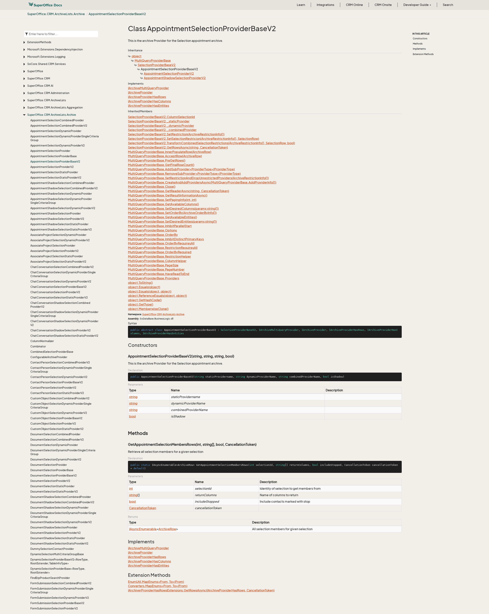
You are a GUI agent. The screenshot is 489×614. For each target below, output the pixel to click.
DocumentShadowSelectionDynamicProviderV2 (61, 522)
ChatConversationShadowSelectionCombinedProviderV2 (60, 304)
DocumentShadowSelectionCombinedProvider (60, 496)
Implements (419, 48)
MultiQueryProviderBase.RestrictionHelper (159, 256)
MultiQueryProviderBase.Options (152, 230)
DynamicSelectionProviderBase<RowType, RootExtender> (57, 570)
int (131, 488)
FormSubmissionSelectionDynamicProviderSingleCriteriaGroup (61, 590)
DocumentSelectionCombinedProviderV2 (57, 439)
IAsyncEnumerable (143, 529)
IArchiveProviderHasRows (147, 97)
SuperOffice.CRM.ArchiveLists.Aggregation (55, 107)
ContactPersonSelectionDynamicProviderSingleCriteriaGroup (61, 369)
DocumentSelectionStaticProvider (52, 486)
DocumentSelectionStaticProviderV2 (54, 491)
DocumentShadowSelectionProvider (53, 527)
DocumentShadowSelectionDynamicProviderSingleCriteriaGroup (63, 514)
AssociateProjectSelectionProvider (52, 245)
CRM (159, 314)
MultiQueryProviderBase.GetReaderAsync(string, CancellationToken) (178, 191)
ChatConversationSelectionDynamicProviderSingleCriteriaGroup (63, 274)
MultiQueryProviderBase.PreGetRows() (156, 160)
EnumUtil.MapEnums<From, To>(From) (156, 582)
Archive (180, 314)
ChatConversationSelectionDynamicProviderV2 (60, 281)
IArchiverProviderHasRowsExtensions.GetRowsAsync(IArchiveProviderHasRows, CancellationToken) (201, 590)
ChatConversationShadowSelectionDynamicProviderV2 (64, 323)
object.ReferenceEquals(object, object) (157, 296)
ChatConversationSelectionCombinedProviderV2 (62, 267)
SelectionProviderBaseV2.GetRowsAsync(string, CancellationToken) (178, 147)
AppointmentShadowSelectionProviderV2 (57, 218)
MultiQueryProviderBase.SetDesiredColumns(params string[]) (173, 208)
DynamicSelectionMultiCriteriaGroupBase (57, 554)
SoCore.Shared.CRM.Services (46, 64)
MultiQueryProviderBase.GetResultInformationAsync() (167, 195)
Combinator (38, 346)
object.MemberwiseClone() (148, 309)
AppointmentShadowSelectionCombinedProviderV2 (64, 188)
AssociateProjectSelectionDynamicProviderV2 (60, 240)
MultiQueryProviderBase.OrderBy (153, 235)
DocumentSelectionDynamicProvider (54, 445)
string (133, 397)
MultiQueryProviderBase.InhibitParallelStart (160, 226)
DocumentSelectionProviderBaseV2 (53, 475)
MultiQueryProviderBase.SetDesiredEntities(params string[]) (172, 221)
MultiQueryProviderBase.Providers (153, 278)
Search (448, 5)
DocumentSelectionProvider (48, 464)
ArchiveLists (169, 314)
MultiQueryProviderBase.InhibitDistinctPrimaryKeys (166, 239)
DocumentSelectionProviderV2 (50, 480)
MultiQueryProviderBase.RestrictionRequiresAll (163, 248)
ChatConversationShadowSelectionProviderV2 (60, 330)
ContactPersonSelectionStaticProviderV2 (57, 393)
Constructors (420, 38)
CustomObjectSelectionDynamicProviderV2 (58, 412)
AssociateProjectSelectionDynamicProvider (58, 234)
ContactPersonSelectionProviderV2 (53, 387)
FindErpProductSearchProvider (50, 577)
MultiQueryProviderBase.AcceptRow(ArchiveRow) (165, 156)
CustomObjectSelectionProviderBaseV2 (56, 418)
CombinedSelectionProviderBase (51, 351)
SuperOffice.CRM (38, 78)
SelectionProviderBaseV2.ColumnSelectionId (161, 117)
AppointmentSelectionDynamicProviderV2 (57, 145)
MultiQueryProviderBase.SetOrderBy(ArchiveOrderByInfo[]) (172, 213)
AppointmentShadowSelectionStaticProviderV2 (61, 229)
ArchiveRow (167, 529)
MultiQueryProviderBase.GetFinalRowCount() (161, 165)
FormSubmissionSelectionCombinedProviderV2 (60, 583)
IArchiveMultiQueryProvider (148, 88)
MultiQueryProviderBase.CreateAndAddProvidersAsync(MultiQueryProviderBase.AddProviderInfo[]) (202, 182)
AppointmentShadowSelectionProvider (55, 213)
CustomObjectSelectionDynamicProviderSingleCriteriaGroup (60, 405)
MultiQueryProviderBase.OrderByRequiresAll (161, 243)
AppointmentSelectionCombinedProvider (57, 120)
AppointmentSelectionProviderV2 (52, 166)
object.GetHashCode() (145, 300)
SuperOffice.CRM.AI (40, 85)
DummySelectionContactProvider (52, 548)
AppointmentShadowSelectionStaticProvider (59, 224)
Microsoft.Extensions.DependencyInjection (55, 49)
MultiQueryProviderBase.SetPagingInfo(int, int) (162, 200)
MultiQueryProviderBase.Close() (151, 186)
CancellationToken (142, 508)
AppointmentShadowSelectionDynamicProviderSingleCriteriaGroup (61, 200)
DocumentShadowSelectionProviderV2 (55, 532)
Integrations (325, 5)
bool (132, 416)
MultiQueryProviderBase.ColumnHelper (157, 261)
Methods (418, 43)
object (136, 56)
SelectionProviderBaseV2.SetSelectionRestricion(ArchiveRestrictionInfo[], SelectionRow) (193, 139)
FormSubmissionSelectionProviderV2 (54, 608)
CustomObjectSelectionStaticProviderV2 (56, 428)
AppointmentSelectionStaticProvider (54, 172)
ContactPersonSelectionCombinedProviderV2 (60, 362)
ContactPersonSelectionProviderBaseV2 (56, 382)
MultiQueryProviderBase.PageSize (153, 265)
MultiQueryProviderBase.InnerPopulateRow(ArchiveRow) (169, 152)
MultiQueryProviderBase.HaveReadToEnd (158, 274)
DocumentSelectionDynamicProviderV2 (55, 459)
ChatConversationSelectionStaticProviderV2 (59, 297)
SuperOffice (35, 71)
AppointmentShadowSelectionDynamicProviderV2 (62, 208)
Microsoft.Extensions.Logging (46, 56)
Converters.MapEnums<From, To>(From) (157, 586)
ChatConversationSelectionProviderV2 (55, 292)
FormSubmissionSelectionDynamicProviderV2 (59, 597)
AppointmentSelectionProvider (50, 150)
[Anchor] (126, 345)
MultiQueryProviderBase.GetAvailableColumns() (163, 204)
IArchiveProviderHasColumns (149, 101)
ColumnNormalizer (42, 341)
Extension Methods (423, 54)
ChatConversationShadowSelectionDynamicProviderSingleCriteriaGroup (64, 313)
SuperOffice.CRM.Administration (48, 93)
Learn (301, 5)
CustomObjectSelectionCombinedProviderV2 (59, 398)
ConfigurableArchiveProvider (48, 357)
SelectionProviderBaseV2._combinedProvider (162, 130)
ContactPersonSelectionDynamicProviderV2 (58, 377)
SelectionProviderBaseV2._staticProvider (158, 121)
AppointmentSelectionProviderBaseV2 (117, 14)
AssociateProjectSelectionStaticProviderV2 (58, 261)
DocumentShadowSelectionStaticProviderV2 (59, 543)
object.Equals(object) (144, 287)
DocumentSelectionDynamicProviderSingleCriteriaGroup (62, 452)
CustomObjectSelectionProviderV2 (53, 423)
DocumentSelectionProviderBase (51, 470)
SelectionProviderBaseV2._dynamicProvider (161, 126)
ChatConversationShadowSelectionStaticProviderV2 (64, 335)
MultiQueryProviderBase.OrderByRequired (159, 252)
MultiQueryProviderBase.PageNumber (156, 269)
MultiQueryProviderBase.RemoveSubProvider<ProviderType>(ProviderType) (184, 174)
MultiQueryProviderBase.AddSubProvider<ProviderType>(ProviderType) (181, 169)
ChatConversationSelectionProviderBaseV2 (58, 286)
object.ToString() (140, 283)
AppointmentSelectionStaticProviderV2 (55, 177)
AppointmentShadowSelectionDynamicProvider (61, 193)
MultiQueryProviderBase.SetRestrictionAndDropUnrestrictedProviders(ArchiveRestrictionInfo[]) (198, 178)
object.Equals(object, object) (149, 291)
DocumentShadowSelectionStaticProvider (57, 538)
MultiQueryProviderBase (153, 60)
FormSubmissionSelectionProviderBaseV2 (57, 603)
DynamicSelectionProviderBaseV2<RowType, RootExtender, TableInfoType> (59, 561)
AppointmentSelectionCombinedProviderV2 (58, 125)
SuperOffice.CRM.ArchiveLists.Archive (56, 14)
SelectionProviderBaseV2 (157, 65)
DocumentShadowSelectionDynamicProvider (59, 507)
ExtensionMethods (39, 42)
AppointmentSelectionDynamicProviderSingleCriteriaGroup (64, 138)
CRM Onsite (383, 5)
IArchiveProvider (140, 92)
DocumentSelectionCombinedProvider (55, 434)
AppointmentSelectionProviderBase (53, 156)
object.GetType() (140, 304)
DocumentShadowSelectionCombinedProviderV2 (62, 502)
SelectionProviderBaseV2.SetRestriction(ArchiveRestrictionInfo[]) (176, 134)
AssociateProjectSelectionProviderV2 (54, 250)
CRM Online (354, 5)
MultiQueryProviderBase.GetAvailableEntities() (162, 217)
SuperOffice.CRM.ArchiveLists (46, 100)
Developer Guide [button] (416, 5)
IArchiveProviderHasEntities (148, 106)
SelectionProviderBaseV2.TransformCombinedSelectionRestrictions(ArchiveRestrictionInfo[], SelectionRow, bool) (211, 143)
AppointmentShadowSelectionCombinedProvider (62, 182)
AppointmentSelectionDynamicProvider (55, 131)
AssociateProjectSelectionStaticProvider (56, 256)
